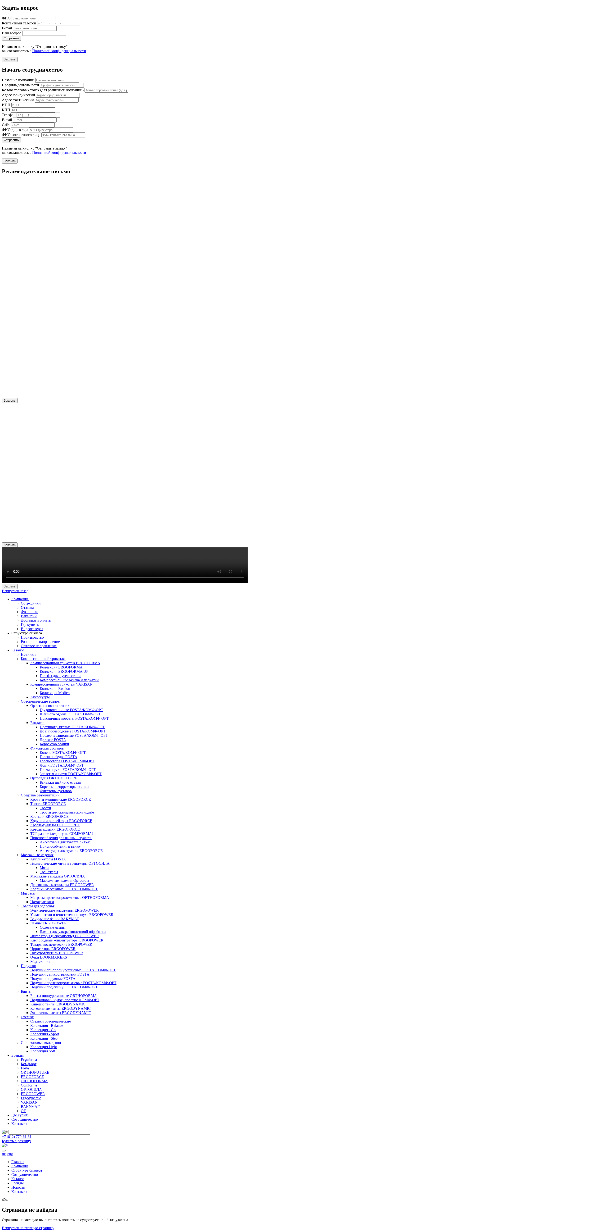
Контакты (19, 1124)
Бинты (26, 991)
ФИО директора (15, 130)
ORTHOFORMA (34, 1081)
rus (4, 1154)
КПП (6, 110)
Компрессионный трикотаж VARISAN (61, 684)
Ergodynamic (31, 1098)
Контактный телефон (19, 23)
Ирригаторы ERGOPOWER (53, 949)
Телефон (9, 115)
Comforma (29, 1085)
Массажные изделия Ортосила (64, 880)
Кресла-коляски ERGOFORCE (55, 829)
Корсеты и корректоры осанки (64, 787)
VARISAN (29, 1102)
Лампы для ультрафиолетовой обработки (73, 932)
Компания (20, 599)
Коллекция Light (43, 1047)
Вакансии (29, 616)
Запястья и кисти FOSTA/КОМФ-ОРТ (71, 774)
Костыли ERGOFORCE (49, 816)
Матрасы (28, 893)
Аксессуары (40, 697)
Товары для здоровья (37, 906)
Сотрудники (31, 603)
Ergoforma (29, 1060)
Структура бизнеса (26, 1170)
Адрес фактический (18, 100)
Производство (32, 637)
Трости (45, 808)
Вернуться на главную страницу (28, 1228)
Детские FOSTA (53, 740)
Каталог (18, 650)
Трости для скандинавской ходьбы (67, 812)
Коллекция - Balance (46, 1025)
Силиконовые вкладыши (41, 1043)
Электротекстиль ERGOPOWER (56, 953)
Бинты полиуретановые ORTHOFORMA (63, 996)
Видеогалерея (32, 629)
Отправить (11, 38)
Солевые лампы (53, 927)
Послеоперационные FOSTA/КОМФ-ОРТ (74, 735)
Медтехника (40, 961)
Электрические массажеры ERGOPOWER (64, 910)
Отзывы (27, 607)
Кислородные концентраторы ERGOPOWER (66, 940)
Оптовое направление (39, 646)
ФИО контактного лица (21, 135)
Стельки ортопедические (50, 1021)
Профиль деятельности (20, 85)
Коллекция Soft (42, 1051)
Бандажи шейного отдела (60, 782)
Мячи (44, 868)
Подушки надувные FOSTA (53, 979)
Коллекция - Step (44, 1038)
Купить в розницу (16, 1141)
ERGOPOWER (33, 1094)
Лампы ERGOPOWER (48, 923)
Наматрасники (42, 902)
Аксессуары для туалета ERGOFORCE (71, 851)
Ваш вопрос (11, 33)
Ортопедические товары (40, 701)
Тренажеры (49, 872)
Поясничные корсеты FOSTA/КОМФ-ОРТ (74, 718)
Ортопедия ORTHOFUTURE (53, 778)
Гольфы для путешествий (60, 676)
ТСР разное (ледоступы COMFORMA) (61, 834)
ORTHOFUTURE (35, 1072)
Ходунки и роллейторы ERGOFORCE (61, 821)
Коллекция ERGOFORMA (61, 667)
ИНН (6, 105)
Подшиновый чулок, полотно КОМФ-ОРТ (64, 1000)
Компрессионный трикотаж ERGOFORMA (65, 663)
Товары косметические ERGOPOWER (61, 944)
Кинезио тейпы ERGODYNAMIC (57, 1004)
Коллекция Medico (55, 693)
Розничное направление (40, 642)
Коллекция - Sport (44, 1034)
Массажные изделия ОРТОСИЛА (57, 876)
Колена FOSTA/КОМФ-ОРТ (63, 752)
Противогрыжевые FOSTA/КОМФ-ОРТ (72, 727)
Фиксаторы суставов (47, 748)
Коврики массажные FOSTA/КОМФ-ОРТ (64, 889)
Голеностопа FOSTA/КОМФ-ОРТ (67, 761)
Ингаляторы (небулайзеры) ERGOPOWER (64, 936)
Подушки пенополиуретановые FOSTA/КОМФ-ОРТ (73, 970)
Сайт (6, 125)
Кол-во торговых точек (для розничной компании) (43, 90)
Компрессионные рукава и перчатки (69, 680)
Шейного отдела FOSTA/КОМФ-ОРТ (70, 714)
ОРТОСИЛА (31, 1089)
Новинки (28, 654)
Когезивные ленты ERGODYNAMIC (60, 1008)
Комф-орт (28, 1064)
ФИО (6, 18)
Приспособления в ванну (60, 846)
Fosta (25, 1068)
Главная (17, 1162)
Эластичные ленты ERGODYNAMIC (60, 1013)
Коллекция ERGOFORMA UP (64, 671)
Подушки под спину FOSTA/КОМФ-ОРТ (64, 987)
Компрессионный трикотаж (43, 659)
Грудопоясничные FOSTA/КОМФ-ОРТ (71, 710)
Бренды (18, 1055)
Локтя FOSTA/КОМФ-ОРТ (62, 765)
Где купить (30, 625)
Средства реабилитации (40, 795)
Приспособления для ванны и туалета (61, 838)
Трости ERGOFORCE (48, 804)
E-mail (7, 28)
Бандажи (37, 723)
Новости (18, 1187)
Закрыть (10, 59)
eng (10, 1154)
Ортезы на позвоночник (49, 706)
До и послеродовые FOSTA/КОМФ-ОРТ (73, 731)
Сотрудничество (24, 1119)
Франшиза (29, 612)
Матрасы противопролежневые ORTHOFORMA (69, 898)
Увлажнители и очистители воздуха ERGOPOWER (71, 915)
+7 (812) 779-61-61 (16, 1137)
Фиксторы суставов (56, 791)
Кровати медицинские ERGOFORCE (60, 799)
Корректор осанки (54, 744)
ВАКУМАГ (30, 1107)
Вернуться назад (15, 591)
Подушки (28, 966)
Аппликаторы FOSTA (48, 859)
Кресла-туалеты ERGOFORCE (55, 825)
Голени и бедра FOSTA (58, 757)
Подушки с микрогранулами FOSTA (59, 974)
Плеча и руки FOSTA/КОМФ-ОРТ (68, 770)
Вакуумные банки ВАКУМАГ (54, 919)
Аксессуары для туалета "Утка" (65, 842)
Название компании (18, 80)
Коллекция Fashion (55, 688)
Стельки (27, 1017)
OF (23, 1111)
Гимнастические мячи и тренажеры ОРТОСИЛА (70, 863)
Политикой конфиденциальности (59, 51)
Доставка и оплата (36, 620)
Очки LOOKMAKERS (48, 957)
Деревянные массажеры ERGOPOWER (62, 885)
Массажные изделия (37, 855)
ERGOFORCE (32, 1077)
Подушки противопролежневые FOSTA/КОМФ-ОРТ (73, 983)
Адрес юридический (18, 95)
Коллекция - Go (43, 1030)
